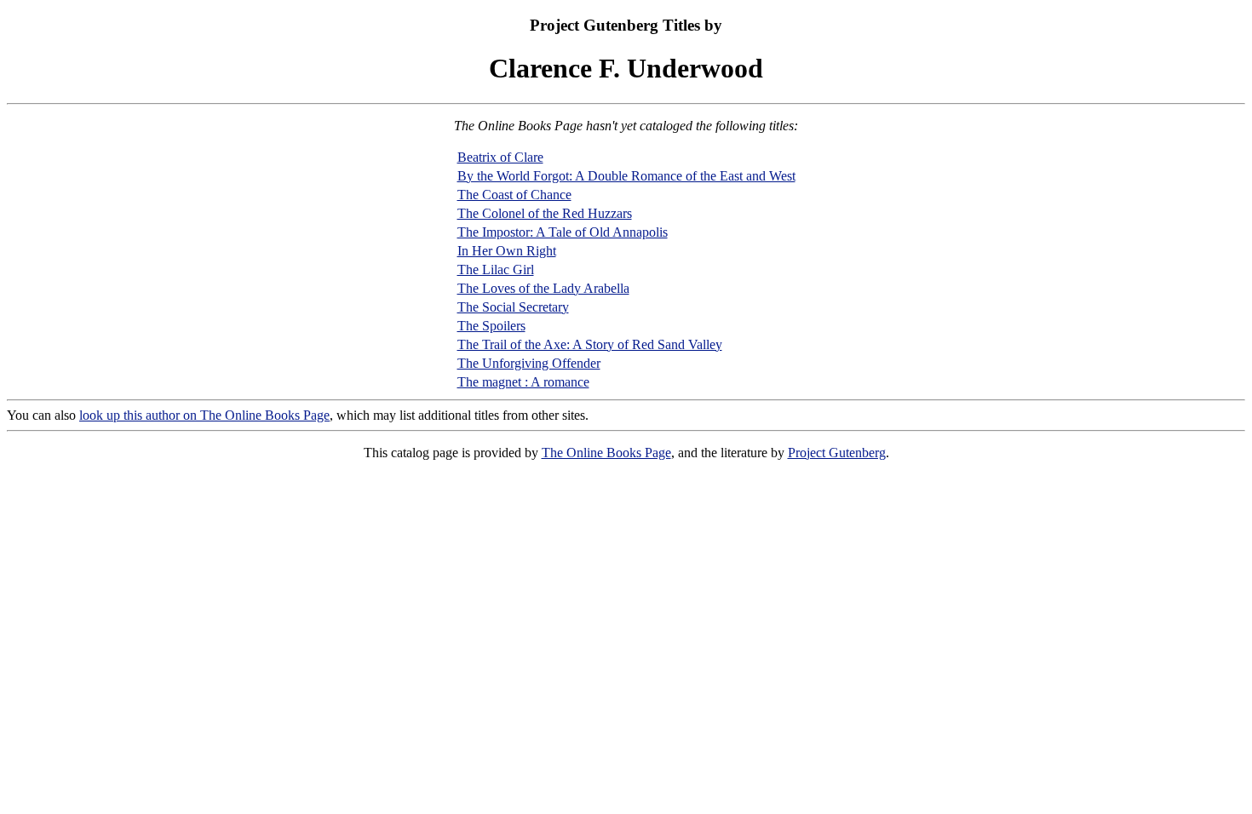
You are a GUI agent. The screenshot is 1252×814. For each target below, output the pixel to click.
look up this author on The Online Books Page (204, 415)
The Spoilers (491, 325)
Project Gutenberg (837, 452)
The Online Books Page (606, 452)
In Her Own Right (506, 251)
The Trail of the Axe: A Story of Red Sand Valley (589, 344)
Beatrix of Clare (500, 157)
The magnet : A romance (523, 382)
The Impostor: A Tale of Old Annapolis (562, 232)
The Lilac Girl (495, 269)
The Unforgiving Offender (528, 363)
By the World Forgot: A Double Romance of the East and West (626, 176)
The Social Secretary (513, 307)
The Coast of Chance (514, 194)
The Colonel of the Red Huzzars (544, 213)
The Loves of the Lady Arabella (543, 288)
